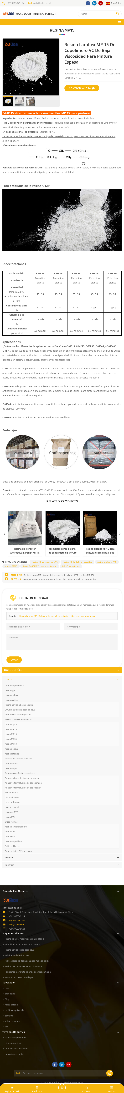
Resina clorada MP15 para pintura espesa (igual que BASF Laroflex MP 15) (99, 551)
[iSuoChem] (29, 13)
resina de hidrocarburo (16, 826)
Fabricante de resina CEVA (17, 955)
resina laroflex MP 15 (106, 561)
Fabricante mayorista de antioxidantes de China (28, 971)
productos (10, 993)
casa (7, 988)
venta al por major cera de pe (19, 977)
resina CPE (10, 831)
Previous (4, 533)
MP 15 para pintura (71, 566)
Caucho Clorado (12, 807)
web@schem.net (42, 3)
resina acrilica (11, 700)
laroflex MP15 (11, 566)
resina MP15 (11, 729)
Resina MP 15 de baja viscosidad (77, 561)
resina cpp (10, 690)
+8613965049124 (15, 3)
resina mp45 (11, 724)
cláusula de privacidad (15, 1037)
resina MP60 (11, 743)
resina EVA (10, 836)
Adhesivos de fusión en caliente (20, 773)
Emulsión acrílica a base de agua (20, 709)
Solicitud (9, 864)
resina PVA (10, 817)
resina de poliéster (13, 841)
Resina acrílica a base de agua (19, 704)
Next (120, 533)
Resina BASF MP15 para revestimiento (40, 566)
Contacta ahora (80, 88)
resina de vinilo (12, 763)
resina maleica (11, 695)
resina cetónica (12, 753)
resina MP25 (11, 734)
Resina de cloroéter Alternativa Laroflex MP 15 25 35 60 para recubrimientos (24, 551)
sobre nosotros (12, 1021)
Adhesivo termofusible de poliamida (22, 778)
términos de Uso (13, 1043)
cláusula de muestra (14, 1054)
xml (6, 1026)
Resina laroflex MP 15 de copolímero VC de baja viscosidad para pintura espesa (57, 616)
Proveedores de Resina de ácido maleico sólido (27, 960)
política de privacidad (15, 1010)
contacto (9, 1015)
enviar (14, 659)
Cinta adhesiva (12, 797)
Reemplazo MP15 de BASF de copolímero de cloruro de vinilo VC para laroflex (62, 551)
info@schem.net (17, 924)
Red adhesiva (11, 792)
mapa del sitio (11, 1004)
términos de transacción (16, 1048)
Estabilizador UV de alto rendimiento (22, 944)
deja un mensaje (62, 1087)
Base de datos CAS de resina (18, 851)
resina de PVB (11, 812)
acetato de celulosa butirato (18, 758)
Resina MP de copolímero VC (45, 561)
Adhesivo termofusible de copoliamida (23, 782)
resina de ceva (11, 748)
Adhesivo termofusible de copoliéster (23, 787)
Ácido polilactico (12, 846)
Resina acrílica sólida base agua (19, 949)
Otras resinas (11, 821)
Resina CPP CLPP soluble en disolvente (23, 966)
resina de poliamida (14, 685)
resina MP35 (11, 739)
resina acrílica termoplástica (18, 714)
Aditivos (9, 857)
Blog (7, 999)
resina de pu (11, 768)
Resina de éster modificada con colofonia (24, 938)
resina (8, 679)
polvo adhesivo (12, 802)
